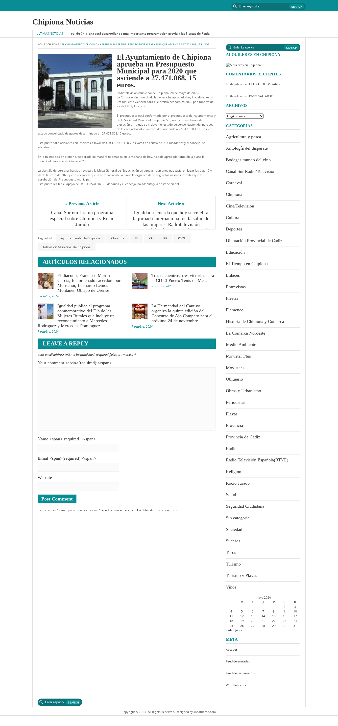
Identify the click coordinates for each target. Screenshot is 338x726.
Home (41, 44)
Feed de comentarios (240, 673)
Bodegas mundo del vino (248, 159)
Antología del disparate (247, 148)
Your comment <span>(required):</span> (75, 363)
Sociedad (234, 529)
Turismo (233, 564)
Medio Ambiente (241, 344)
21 (263, 621)
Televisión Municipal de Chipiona (67, 247)
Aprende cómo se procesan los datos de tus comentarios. (137, 510)
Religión (233, 471)
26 (242, 626)
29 (274, 626)
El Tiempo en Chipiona (247, 263)
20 (252, 621)
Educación (235, 252)
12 (242, 616)
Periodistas (235, 402)
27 (252, 626)
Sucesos (233, 540)
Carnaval (234, 182)
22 (274, 621)
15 (274, 616)
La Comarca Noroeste (245, 333)
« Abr (229, 630)
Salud (231, 494)
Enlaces (233, 275)
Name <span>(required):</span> (67, 439)
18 (231, 621)
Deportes (234, 229)
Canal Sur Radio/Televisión (250, 171)
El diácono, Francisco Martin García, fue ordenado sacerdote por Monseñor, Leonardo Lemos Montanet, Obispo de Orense (89, 283)
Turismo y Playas (241, 575)
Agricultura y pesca (243, 136)
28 (263, 626)
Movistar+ (235, 367)
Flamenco (234, 309)
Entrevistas (236, 286)
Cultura (232, 217)
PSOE (182, 238)
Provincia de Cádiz (243, 436)
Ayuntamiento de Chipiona (80, 238)
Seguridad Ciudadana (245, 506)
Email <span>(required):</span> (67, 458)
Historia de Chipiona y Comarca (255, 321)
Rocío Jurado (238, 483)
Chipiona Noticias (62, 21)
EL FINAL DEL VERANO (264, 84)
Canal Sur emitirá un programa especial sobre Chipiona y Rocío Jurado (83, 218)
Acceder (231, 649)
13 (252, 616)
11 (231, 616)
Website (45, 477)
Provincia (234, 425)
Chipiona (53, 44)
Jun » (238, 630)
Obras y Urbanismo (243, 390)
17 (295, 616)
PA (151, 238)
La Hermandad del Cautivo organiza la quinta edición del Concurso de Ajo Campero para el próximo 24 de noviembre (182, 313)
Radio (231, 448)
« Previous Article (82, 203)
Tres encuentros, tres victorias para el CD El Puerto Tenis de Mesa (182, 278)
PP (165, 238)
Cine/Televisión (240, 206)
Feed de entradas (238, 661)
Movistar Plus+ (239, 356)
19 (242, 621)
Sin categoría (237, 517)
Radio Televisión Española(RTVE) (257, 459)
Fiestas (232, 298)
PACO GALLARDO (261, 96)
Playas (232, 413)
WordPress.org (236, 685)
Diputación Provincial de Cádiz (254, 240)
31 (295, 626)
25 (231, 626)
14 (263, 616)
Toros (231, 552)
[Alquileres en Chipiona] (243, 65)
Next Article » (171, 203)
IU (136, 238)
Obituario (234, 379)
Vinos (231, 587)
